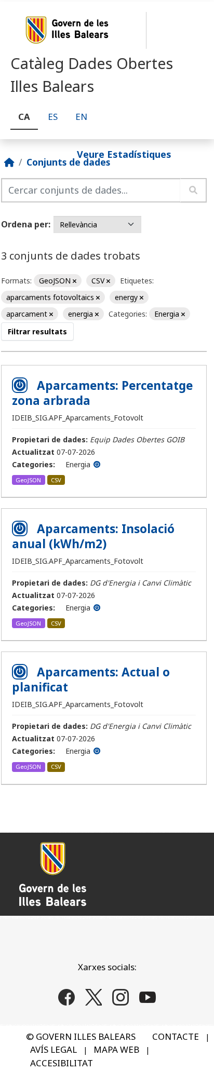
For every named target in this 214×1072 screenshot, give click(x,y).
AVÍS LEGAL (53, 1049)
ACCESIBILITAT (61, 1063)
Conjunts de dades (68, 162)
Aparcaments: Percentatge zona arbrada (102, 393)
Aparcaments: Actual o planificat (91, 679)
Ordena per (24, 224)
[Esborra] (74, 281)
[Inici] (9, 162)
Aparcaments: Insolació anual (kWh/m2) (93, 536)
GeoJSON (28, 480)
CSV (56, 480)
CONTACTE (175, 1036)
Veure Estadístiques (124, 153)
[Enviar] (193, 190)
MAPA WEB (116, 1049)
